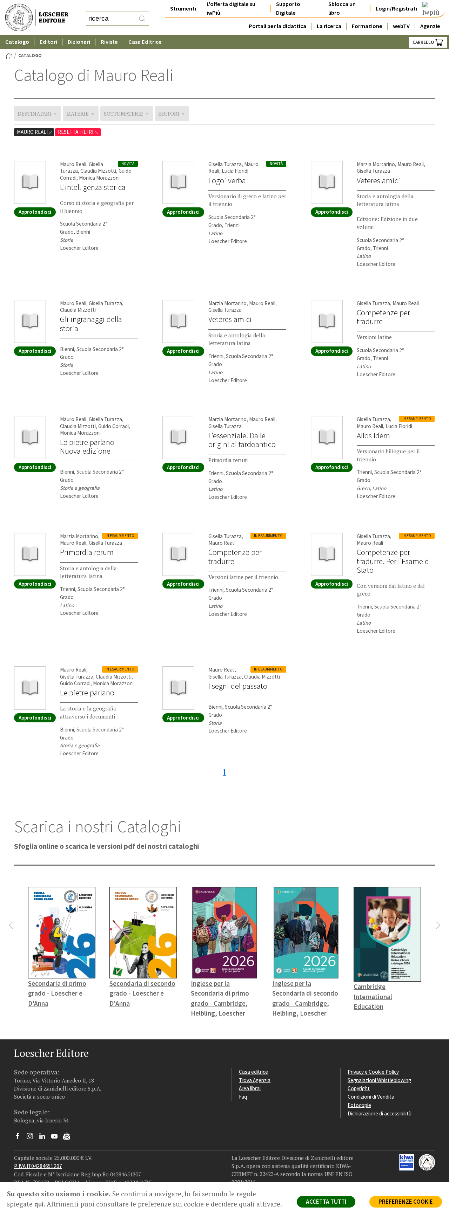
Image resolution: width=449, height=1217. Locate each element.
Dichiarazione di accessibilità (379, 1113)
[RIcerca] (142, 19)
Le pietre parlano (87, 692)
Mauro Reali (32, 132)
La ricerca (329, 26)
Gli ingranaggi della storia (91, 323)
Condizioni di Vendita (371, 1096)
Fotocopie (359, 1105)
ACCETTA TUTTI (326, 1201)
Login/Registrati (396, 8)
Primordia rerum (87, 552)
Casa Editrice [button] (145, 42)
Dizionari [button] (79, 42)
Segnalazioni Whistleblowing (379, 1080)
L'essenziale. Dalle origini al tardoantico (242, 440)
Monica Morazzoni (99, 177)
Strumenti (183, 8)
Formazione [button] (367, 26)
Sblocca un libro (342, 8)
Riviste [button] (109, 42)
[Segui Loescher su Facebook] (20, 1138)
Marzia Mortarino (376, 164)
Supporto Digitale (288, 8)
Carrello (424, 42)
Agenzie (430, 26)
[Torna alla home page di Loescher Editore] (37, 17)
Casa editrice (253, 1071)
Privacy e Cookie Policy (373, 1071)
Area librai (250, 1088)
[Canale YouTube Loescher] (57, 1138)
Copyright (359, 1088)
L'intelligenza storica (93, 187)
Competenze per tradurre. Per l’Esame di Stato (394, 561)
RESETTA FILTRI (76, 132)
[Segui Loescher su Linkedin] (45, 1138)
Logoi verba (227, 180)
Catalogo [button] (17, 42)
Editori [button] (48, 42)
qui (38, 1204)
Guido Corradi (113, 426)
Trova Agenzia (254, 1080)
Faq (243, 1096)
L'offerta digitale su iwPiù (231, 8)
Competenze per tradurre (383, 317)
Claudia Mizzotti (98, 170)
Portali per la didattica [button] (277, 26)
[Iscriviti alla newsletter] (69, 1137)
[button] (11, 925)
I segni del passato (237, 686)
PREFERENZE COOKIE (405, 1201)
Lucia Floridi (235, 170)
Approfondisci (35, 211)
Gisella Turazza (225, 164)
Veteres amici (378, 180)
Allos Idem (373, 435)
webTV (401, 26)
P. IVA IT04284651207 (38, 1166)
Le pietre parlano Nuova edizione (87, 446)
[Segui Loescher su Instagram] (32, 1138)
